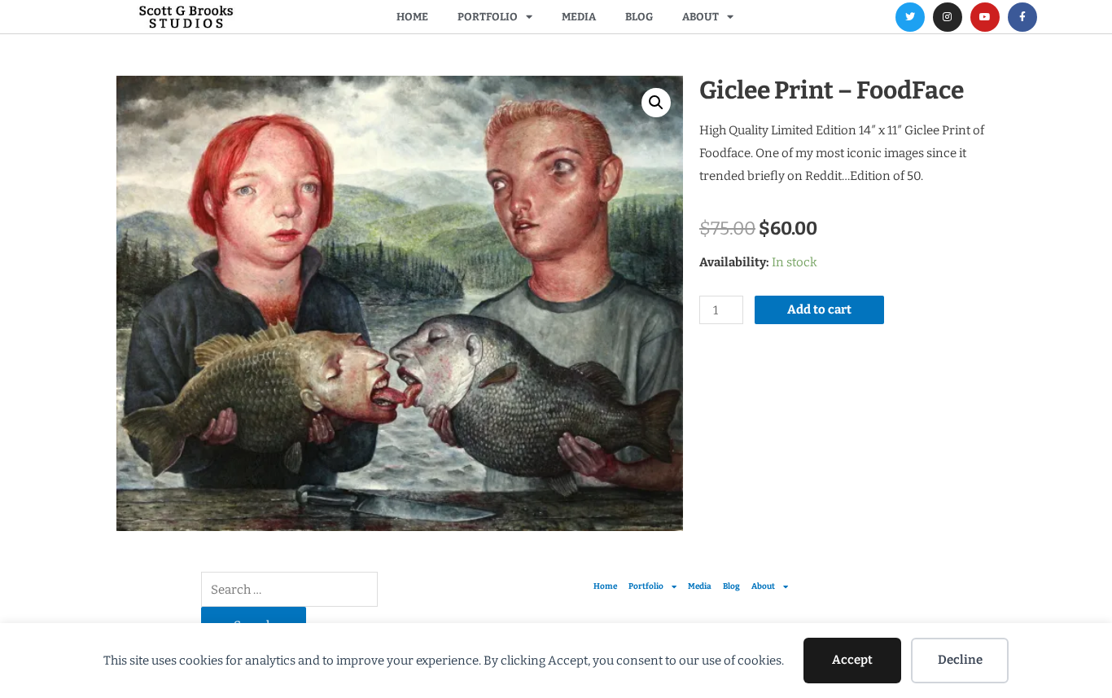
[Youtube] (985, 17)
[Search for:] (289, 589)
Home (412, 17)
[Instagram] (947, 17)
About (700, 17)
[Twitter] (910, 17)
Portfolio (487, 17)
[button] (656, 102)
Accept (852, 659)
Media (579, 17)
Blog (639, 17)
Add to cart (819, 309)
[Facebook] (1022, 17)
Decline (960, 659)
